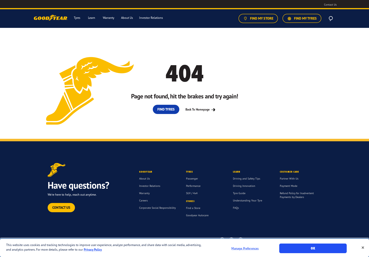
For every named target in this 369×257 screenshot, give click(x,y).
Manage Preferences (245, 248)
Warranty (144, 193)
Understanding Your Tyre (247, 200)
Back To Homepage (197, 109)
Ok (313, 248)
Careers (143, 200)
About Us (144, 178)
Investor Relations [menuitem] (151, 18)
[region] (184, 248)
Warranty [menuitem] (108, 18)
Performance (193, 185)
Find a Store (193, 208)
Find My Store (261, 18)
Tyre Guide (239, 193)
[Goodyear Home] (51, 18)
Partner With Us (289, 178)
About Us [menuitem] (127, 18)
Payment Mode (288, 185)
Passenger (192, 178)
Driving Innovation (244, 185)
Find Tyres (166, 109)
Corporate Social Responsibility (157, 207)
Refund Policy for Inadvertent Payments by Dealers (297, 195)
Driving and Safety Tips (246, 178)
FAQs (236, 207)
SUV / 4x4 (192, 193)
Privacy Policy (93, 249)
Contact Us (61, 207)
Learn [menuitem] (91, 18)
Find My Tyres (305, 18)
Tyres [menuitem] (77, 18)
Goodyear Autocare (197, 215)
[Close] (363, 247)
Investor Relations (149, 185)
